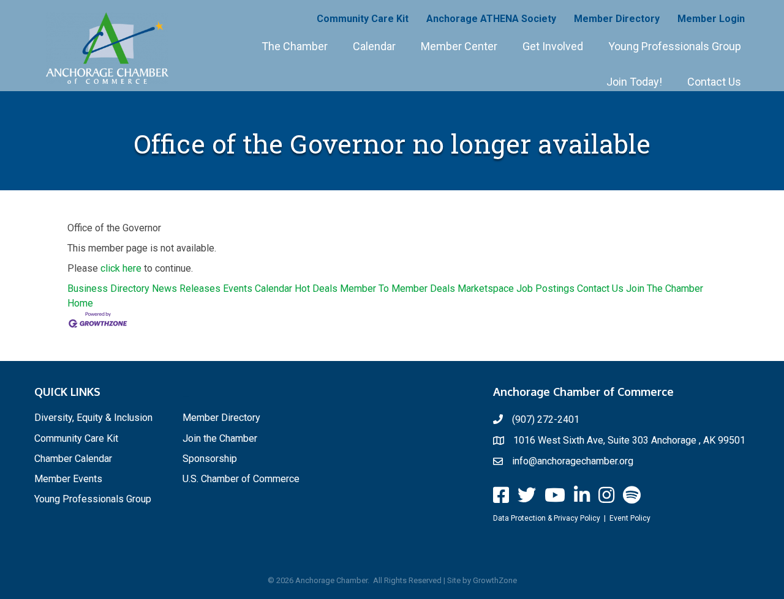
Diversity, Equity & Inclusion (93, 417)
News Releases (186, 288)
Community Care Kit (363, 18)
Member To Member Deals (397, 288)
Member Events (68, 479)
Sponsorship (210, 458)
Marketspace (486, 288)
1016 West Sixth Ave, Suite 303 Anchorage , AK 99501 (629, 440)
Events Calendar (257, 288)
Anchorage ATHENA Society (491, 18)
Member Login (711, 18)
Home (80, 303)
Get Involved (552, 46)
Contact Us (714, 81)
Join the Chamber (220, 438)
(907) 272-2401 (545, 419)
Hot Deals (316, 288)
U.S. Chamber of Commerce (241, 479)
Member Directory (617, 18)
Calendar (374, 46)
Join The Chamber (664, 288)
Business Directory (108, 288)
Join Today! (634, 81)
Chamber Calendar (73, 458)
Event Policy (629, 518)
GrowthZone (495, 580)
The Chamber (295, 46)
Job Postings (545, 288)
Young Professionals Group (674, 46)
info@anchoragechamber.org (572, 461)
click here (120, 268)
